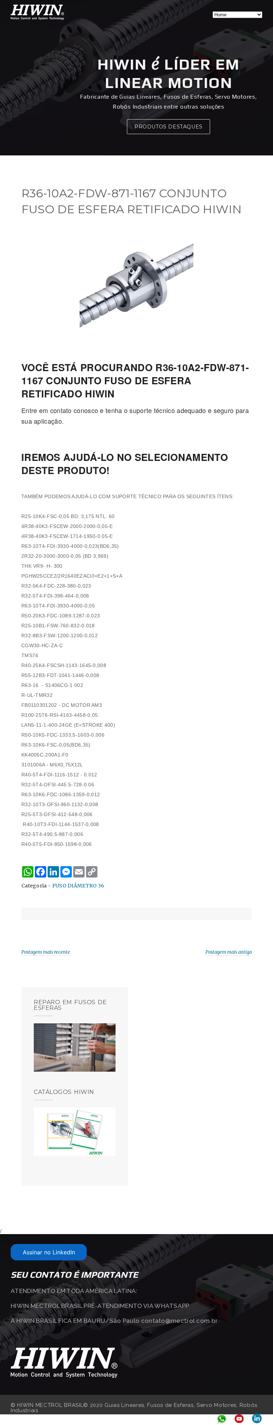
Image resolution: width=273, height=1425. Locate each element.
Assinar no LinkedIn (49, 1252)
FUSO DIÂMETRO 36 (78, 885)
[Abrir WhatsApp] (255, 1407)
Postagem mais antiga (228, 952)
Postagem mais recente (45, 952)
